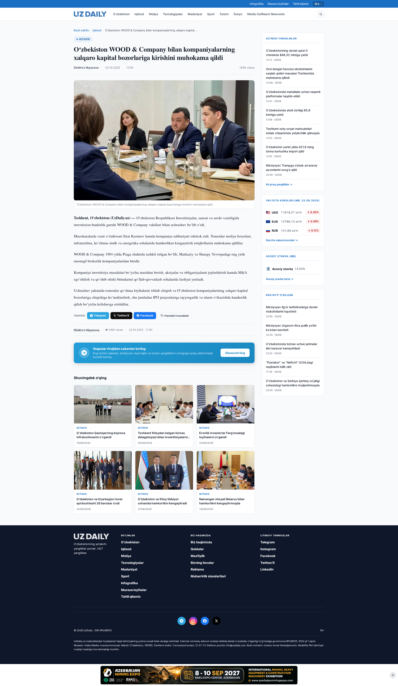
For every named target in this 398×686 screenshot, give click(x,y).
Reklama (197, 569)
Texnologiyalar (173, 14)
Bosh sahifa (81, 30)
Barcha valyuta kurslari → (282, 240)
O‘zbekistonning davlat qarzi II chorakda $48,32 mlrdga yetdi (287, 53)
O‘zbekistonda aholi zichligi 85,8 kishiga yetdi (288, 113)
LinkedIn (266, 569)
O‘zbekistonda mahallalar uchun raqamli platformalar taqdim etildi (293, 94)
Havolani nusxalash (176, 315)
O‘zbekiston (121, 14)
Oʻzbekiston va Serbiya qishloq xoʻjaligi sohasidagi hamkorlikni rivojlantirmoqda (293, 383)
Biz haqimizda (201, 542)
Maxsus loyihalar (278, 3)
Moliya (153, 14)
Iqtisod (139, 14)
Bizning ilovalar (202, 563)
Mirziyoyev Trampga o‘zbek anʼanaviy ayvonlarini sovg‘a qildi (291, 168)
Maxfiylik (198, 556)
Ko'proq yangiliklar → (279, 184)
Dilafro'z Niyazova (86, 67)
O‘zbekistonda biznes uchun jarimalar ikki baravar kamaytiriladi (291, 346)
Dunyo (238, 14)
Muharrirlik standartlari (208, 576)
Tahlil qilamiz (301, 3)
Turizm (224, 14)
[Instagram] (193, 621)
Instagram (268, 549)
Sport (211, 14)
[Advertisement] (199, 675)
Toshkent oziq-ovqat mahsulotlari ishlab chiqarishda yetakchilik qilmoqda (293, 131)
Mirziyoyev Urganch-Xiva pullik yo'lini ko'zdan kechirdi (291, 328)
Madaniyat (195, 14)
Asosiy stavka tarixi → (279, 279)
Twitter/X (123, 315)
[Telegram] (181, 621)
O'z (317, 4)
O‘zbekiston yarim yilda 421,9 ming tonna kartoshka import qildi (290, 149)
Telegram (100, 315)
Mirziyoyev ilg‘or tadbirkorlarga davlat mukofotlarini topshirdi (292, 309)
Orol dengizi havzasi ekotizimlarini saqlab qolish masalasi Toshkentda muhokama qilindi (290, 73)
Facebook (146, 315)
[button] (320, 14)
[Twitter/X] (216, 621)
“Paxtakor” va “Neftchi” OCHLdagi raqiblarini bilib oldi (289, 365)
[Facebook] (205, 621)
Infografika (256, 3)
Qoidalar (197, 549)
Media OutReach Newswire (266, 14)
